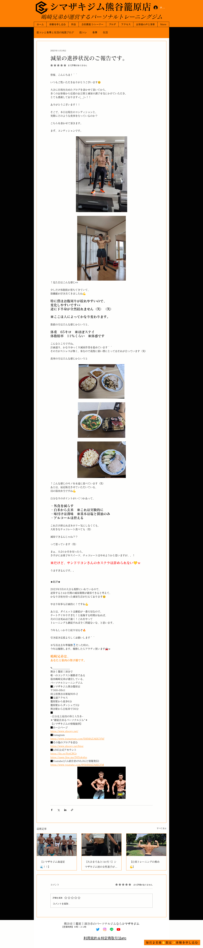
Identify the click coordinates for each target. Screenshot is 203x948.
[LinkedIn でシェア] (65, 810)
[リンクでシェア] (72, 810)
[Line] (112, 929)
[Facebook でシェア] (51, 810)
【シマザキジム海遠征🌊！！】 (52, 864)
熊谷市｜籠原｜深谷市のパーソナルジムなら (101, 923)
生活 (105, 32)
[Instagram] (105, 929)
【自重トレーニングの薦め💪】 (145, 864)
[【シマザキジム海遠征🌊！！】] (57, 845)
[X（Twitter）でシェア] (58, 810)
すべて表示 (161, 828)
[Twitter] (98, 929)
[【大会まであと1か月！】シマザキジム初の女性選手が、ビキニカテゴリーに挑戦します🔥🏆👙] (102, 845)
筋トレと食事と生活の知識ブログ (55, 32)
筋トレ (83, 32)
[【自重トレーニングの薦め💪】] (146, 845)
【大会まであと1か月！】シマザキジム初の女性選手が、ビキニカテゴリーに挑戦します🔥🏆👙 (101, 865)
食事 (94, 32)
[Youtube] (118, 929)
